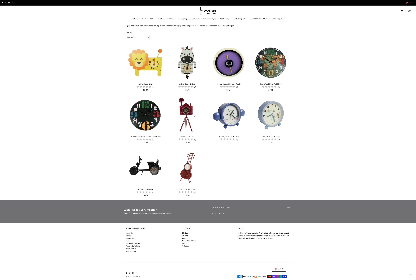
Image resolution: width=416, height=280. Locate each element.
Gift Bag (185, 236)
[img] (143, 87)
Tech (183, 243)
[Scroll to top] (411, 274)
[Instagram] (8, 3)
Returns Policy (131, 251)
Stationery (224, 19)
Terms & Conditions (133, 246)
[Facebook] (2, 3)
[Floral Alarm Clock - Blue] (270, 115)
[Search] (402, 11)
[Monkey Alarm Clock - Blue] (229, 115)
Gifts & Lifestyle (209, 19)
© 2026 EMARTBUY (133, 277)
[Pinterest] (5, 3)
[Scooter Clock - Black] (145, 167)
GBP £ (411, 3)
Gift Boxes (136, 19)
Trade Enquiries (278, 19)
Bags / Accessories (188, 241)
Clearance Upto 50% (258, 19)
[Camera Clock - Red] (187, 115)
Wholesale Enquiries (133, 243)
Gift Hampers (239, 19)
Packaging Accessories (187, 19)
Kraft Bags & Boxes (166, 19)
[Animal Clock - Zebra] (187, 62)
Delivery (128, 236)
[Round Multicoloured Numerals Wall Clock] (145, 115)
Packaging (185, 246)
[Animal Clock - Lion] (145, 62)
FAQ (127, 241)
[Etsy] (12, 3)
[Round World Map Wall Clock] (270, 62)
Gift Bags (149, 19)
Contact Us (130, 238)
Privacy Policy (131, 249)
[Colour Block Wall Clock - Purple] (229, 62)
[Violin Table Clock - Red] (187, 167)
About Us (129, 233)
